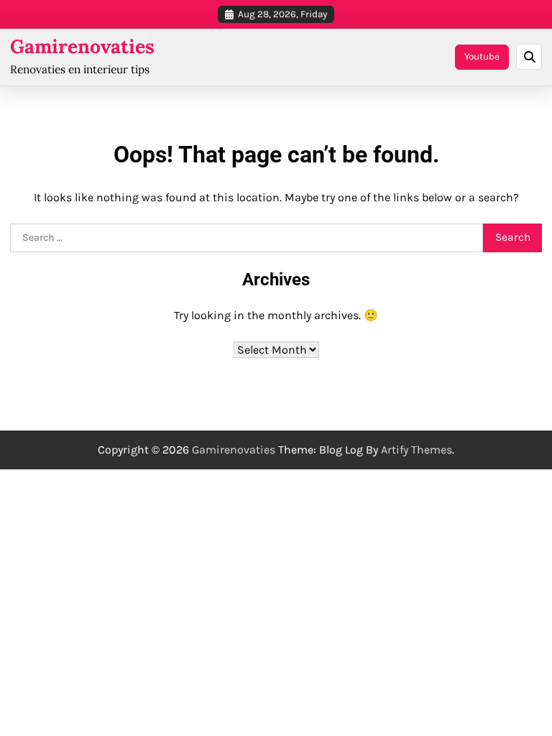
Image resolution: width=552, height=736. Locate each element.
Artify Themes (416, 449)
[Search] (529, 57)
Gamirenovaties (82, 46)
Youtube (482, 56)
